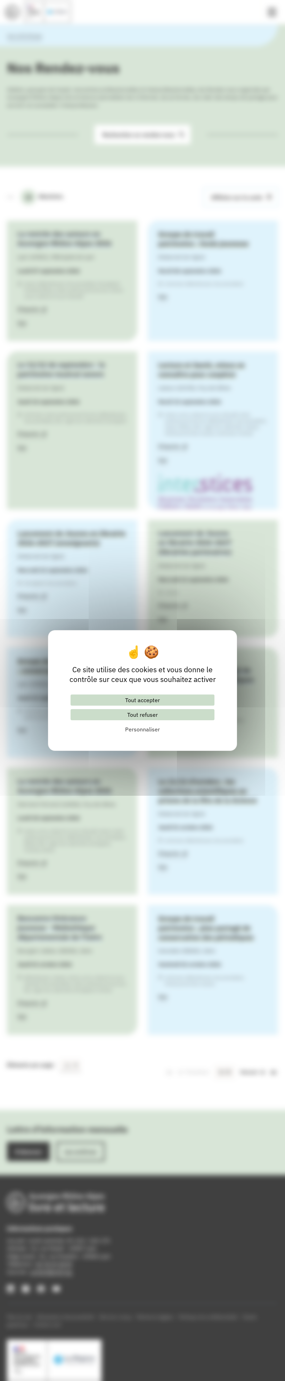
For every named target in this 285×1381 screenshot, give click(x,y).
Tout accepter (142, 700)
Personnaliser (142, 729)
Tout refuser (142, 714)
